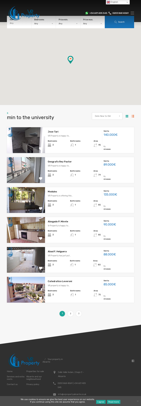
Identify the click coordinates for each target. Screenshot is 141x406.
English (114, 2)
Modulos (52, 191)
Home (10, 371)
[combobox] (107, 116)
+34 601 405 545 (98, 13)
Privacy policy (32, 384)
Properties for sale (35, 371)
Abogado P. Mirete (58, 221)
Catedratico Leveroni (60, 281)
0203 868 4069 (120, 13)
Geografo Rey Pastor (60, 161)
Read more (113, 401)
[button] (73, 64)
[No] (137, 401)
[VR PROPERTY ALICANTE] (24, 21)
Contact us (12, 384)
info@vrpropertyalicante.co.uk (72, 394)
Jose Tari (53, 131)
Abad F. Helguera (57, 251)
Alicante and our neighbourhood (34, 377)
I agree (100, 401)
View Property (26, 148)
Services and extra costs (15, 377)
